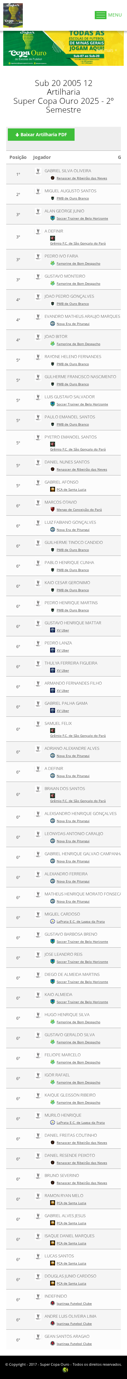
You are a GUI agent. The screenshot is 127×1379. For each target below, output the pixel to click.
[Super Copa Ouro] (13, 15)
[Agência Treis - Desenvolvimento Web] (65, 1369)
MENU (115, 15)
